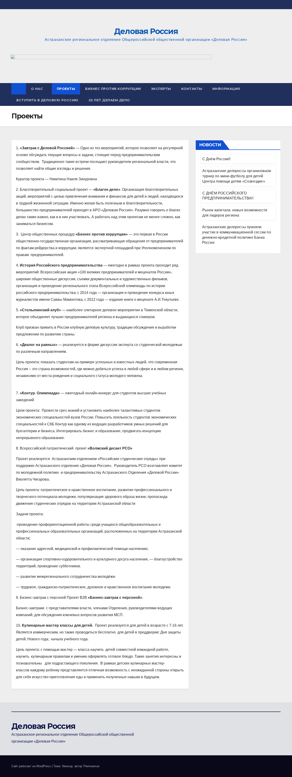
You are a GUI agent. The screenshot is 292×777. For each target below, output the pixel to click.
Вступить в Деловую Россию (47, 100)
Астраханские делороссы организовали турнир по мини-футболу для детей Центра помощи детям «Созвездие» (236, 176)
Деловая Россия (146, 31)
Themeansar (91, 766)
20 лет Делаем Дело (109, 100)
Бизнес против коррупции (113, 89)
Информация (226, 89)
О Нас (37, 89)
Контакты (191, 89)
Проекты (66, 89)
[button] (277, 94)
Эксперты (161, 89)
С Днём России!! (216, 159)
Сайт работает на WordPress (31, 766)
